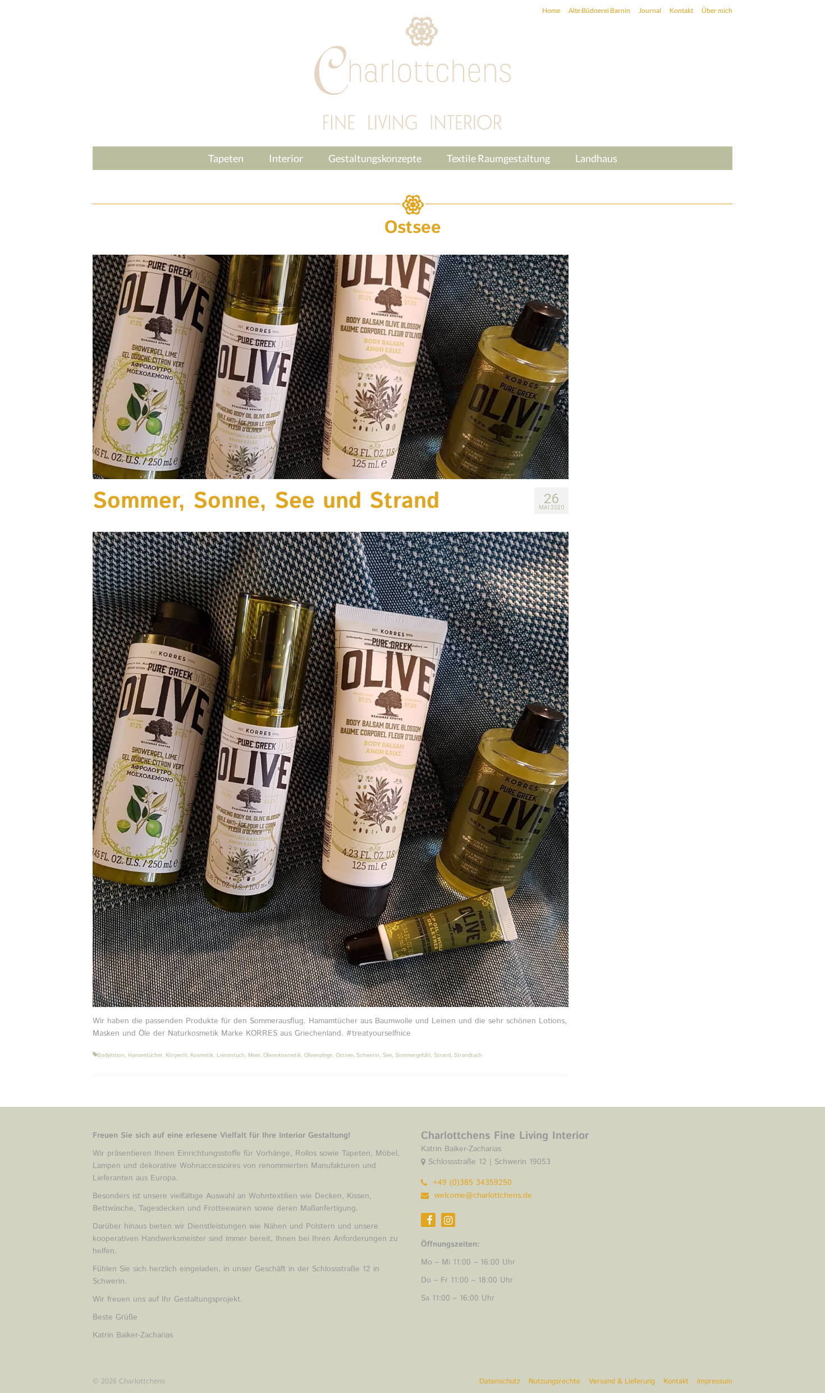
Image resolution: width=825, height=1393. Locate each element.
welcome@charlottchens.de (482, 1195)
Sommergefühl (412, 1055)
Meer (254, 1055)
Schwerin (367, 1055)
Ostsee (344, 1055)
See (387, 1055)
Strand (442, 1055)
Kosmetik (201, 1055)
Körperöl (176, 1055)
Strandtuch (468, 1055)
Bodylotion (111, 1055)
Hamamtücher (145, 1055)
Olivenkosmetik (282, 1055)
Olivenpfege (318, 1055)
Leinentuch (231, 1055)
